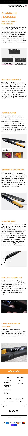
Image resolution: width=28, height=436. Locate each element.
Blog (20, 380)
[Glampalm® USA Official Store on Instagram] (13, 411)
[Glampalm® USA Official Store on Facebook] (10, 411)
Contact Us (7, 390)
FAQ (7, 377)
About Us (20, 377)
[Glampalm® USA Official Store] (14, 6)
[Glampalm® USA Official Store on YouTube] (17, 411)
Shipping (7, 393)
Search (20, 383)
